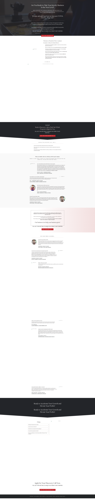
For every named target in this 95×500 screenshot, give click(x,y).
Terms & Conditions (56, 496)
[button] (39, 425)
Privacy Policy (62, 496)
